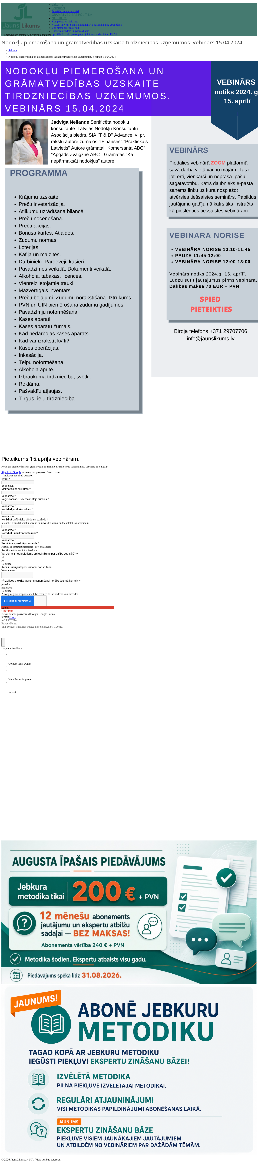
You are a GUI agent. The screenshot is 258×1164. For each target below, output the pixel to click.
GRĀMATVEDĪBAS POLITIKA (72, 14)
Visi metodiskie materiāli (65, 27)
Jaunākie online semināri (65, 11)
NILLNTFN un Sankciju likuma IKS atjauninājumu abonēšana (87, 24)
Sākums (12, 50)
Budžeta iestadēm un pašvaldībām (70, 30)
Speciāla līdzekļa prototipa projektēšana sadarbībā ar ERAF (84, 34)
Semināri (58, 8)
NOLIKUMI (59, 18)
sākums (57, 4)
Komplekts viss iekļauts (65, 21)
